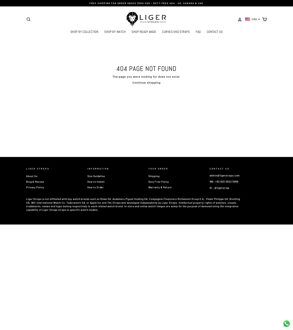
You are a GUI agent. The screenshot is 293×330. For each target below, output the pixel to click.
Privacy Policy (35, 187)
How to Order (95, 187)
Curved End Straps (176, 32)
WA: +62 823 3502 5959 (224, 181)
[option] (146, 3)
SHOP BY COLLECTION (84, 32)
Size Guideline (96, 176)
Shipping (154, 176)
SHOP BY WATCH (115, 32)
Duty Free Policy (158, 181)
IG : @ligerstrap (219, 187)
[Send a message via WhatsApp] (286, 323)
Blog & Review (35, 181)
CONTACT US (215, 32)
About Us (31, 176)
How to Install (96, 181)
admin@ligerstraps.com (225, 175)
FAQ (198, 32)
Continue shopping (146, 82)
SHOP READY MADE (144, 32)
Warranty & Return (160, 187)
